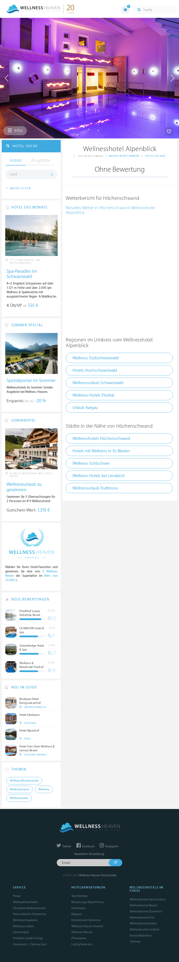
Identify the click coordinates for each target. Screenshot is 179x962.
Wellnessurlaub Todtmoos (95, 488)
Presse (17, 896)
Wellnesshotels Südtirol (144, 929)
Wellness (43, 789)
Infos (18, 130)
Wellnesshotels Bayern (144, 905)
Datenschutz (38, 944)
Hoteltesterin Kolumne (85, 920)
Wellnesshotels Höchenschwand (101, 438)
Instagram (111, 846)
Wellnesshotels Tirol (142, 917)
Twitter (66, 846)
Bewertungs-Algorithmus (87, 902)
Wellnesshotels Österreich (146, 911)
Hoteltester (78, 908)
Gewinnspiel (21, 932)
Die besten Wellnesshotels (29, 908)
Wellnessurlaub (19, 789)
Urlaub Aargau (85, 407)
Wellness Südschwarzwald (95, 358)
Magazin (76, 914)
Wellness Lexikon (23, 926)
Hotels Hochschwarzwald (94, 370)
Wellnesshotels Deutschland (147, 899)
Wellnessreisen (19, 798)
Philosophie (78, 938)
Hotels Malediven (141, 935)
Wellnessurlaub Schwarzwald (97, 382)
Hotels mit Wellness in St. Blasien (101, 451)
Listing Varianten (82, 944)
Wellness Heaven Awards (87, 926)
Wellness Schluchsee (90, 463)
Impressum (20, 944)
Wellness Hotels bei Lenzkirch (98, 475)
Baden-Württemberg (124, 156)
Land (13, 174)
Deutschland (155, 156)
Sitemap (135, 941)
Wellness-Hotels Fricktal (93, 395)
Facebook (87, 846)
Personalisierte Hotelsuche (29, 914)
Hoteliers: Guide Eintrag (28, 938)
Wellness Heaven (82, 932)
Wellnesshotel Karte (25, 902)
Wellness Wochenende (24, 780)
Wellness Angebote (25, 920)
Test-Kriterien (79, 896)
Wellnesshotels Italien (143, 923)
